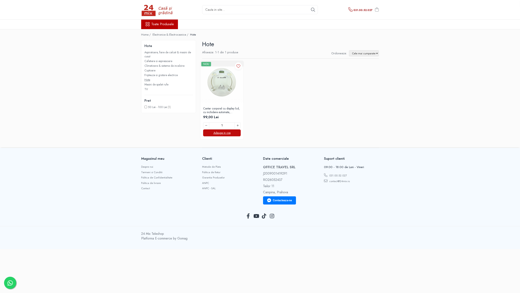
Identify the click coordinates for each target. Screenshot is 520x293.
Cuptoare (149, 70)
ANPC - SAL (209, 188)
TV (146, 89)
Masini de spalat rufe (156, 84)
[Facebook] (248, 216)
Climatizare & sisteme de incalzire (164, 66)
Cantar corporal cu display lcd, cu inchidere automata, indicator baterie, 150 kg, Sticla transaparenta (221, 110)
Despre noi (147, 167)
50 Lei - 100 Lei (157, 107)
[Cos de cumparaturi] (377, 9)
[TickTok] (264, 216)
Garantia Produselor (213, 177)
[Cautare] (313, 9)
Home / (146, 35)
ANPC (205, 183)
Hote (147, 80)
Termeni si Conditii (151, 172)
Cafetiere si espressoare (158, 61)
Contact (145, 188)
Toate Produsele (162, 24)
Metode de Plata (211, 167)
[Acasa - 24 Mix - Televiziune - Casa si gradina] (161, 9)
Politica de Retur (211, 172)
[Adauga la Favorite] (238, 66)
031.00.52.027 (337, 175)
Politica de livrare (151, 183)
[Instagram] (271, 216)
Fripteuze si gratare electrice (161, 75)
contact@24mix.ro (339, 181)
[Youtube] (256, 216)
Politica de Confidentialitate (156, 177)
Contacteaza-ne (282, 200)
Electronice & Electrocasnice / (171, 35)
